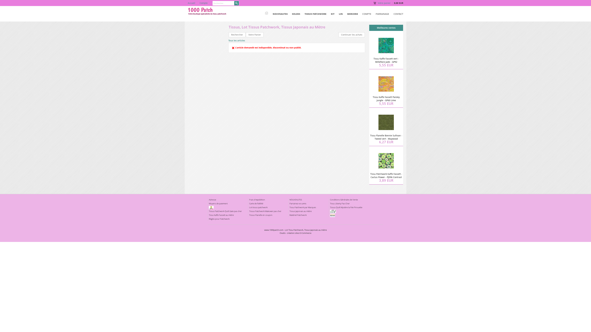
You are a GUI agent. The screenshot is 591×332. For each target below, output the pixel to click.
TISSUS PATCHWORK (315, 13)
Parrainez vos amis (297, 203)
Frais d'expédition (257, 199)
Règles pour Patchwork (219, 218)
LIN (341, 13)
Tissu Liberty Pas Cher (340, 203)
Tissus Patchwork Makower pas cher (265, 211)
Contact (398, 13)
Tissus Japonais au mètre (300, 211)
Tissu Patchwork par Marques (302, 207)
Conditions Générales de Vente (344, 199)
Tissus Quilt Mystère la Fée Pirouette (346, 207)
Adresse (212, 199)
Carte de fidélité (256, 203)
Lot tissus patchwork (258, 207)
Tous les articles (236, 40)
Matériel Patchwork (298, 215)
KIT (332, 13)
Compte (366, 13)
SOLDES (296, 13)
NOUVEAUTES (280, 13)
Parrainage (382, 13)
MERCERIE (352, 13)
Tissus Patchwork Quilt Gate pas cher (225, 211)
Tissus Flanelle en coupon (260, 215)
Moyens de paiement (218, 203)
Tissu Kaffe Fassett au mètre (221, 215)
